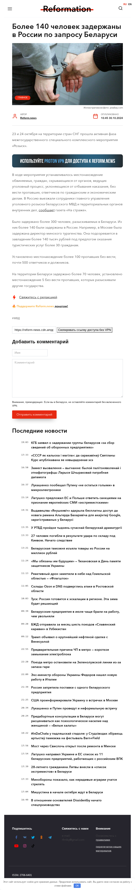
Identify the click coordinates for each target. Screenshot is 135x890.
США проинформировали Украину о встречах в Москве (74, 700)
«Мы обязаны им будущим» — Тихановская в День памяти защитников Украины (76, 563)
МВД (17, 318)
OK (77, 885)
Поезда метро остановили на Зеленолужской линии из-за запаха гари (76, 665)
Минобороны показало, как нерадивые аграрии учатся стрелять (74, 782)
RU (125, 4)
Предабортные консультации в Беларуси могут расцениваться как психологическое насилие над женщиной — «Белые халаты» (69, 721)
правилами (103, 839)
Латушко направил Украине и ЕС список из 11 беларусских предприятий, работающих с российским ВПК (77, 756)
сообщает (47, 210)
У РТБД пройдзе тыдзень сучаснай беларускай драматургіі (76, 528)
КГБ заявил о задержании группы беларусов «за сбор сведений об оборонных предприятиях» (72, 445)
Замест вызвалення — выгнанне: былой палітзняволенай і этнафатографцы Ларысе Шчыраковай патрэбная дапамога (76, 472)
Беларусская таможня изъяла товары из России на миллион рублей (70, 551)
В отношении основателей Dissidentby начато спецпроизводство (66, 803)
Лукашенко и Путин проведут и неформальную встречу (74, 708)
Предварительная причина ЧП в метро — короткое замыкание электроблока (70, 652)
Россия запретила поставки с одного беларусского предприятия (70, 690)
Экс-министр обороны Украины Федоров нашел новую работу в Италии (74, 677)
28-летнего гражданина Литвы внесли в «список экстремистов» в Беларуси (68, 769)
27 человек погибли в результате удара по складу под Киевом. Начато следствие (73, 538)
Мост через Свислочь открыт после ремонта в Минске (73, 746)
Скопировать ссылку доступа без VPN (84, 330)
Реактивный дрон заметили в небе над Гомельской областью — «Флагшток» (70, 576)
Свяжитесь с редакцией (38, 297)
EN (129, 4)
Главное (23, 97)
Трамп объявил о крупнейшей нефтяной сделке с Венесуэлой (69, 639)
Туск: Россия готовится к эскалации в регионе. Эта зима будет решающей (74, 601)
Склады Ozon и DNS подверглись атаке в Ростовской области (72, 589)
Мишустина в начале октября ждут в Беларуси (67, 792)
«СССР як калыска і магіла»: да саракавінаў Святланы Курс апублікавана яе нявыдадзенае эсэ (73, 458)
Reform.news (28, 117)
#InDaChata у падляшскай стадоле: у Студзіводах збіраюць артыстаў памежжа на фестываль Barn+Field (77, 736)
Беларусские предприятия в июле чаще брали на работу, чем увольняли (75, 614)
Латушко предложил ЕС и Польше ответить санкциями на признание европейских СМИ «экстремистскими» (76, 500)
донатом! (61, 306)
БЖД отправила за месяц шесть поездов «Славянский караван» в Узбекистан (73, 627)
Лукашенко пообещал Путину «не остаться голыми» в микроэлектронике (73, 487)
